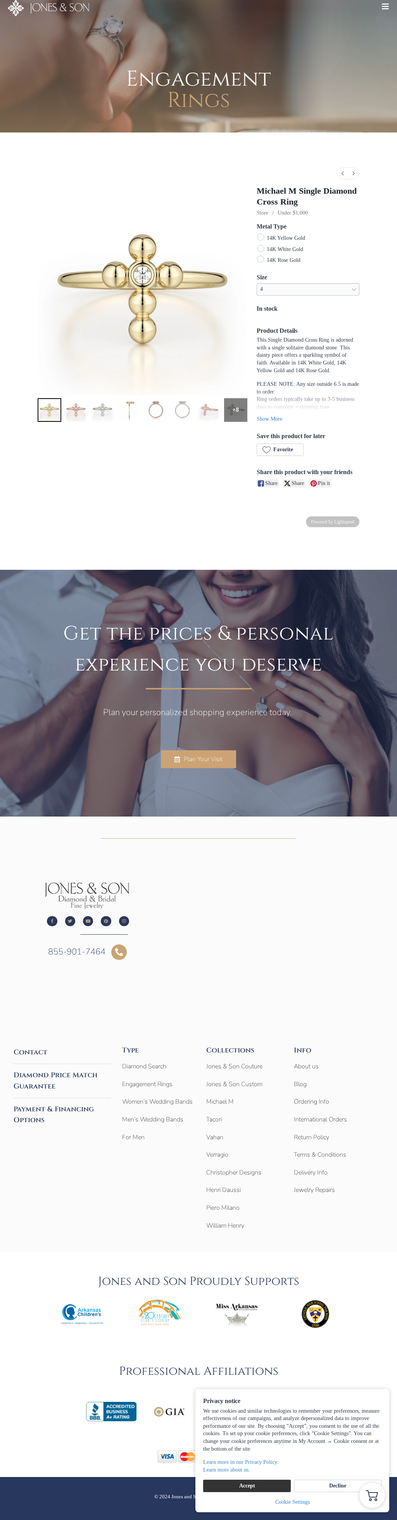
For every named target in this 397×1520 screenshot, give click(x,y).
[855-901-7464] (119, 952)
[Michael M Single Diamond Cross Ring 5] (182, 410)
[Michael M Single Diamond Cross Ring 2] (102, 410)
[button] (280, 450)
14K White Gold (285, 249)
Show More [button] (269, 419)
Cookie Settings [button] (292, 1502)
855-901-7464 (76, 952)
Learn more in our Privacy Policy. (240, 1462)
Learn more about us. (226, 1470)
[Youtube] (88, 921)
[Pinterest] (106, 921)
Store (262, 213)
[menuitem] (342, 173)
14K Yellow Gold (286, 238)
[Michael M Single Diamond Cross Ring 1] (76, 410)
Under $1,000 (293, 213)
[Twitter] (70, 921)
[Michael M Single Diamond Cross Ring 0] (49, 410)
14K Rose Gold (283, 260)
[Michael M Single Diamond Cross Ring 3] (129, 410)
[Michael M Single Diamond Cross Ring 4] (156, 410)
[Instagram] (124, 921)
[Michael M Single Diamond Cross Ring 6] (209, 410)
